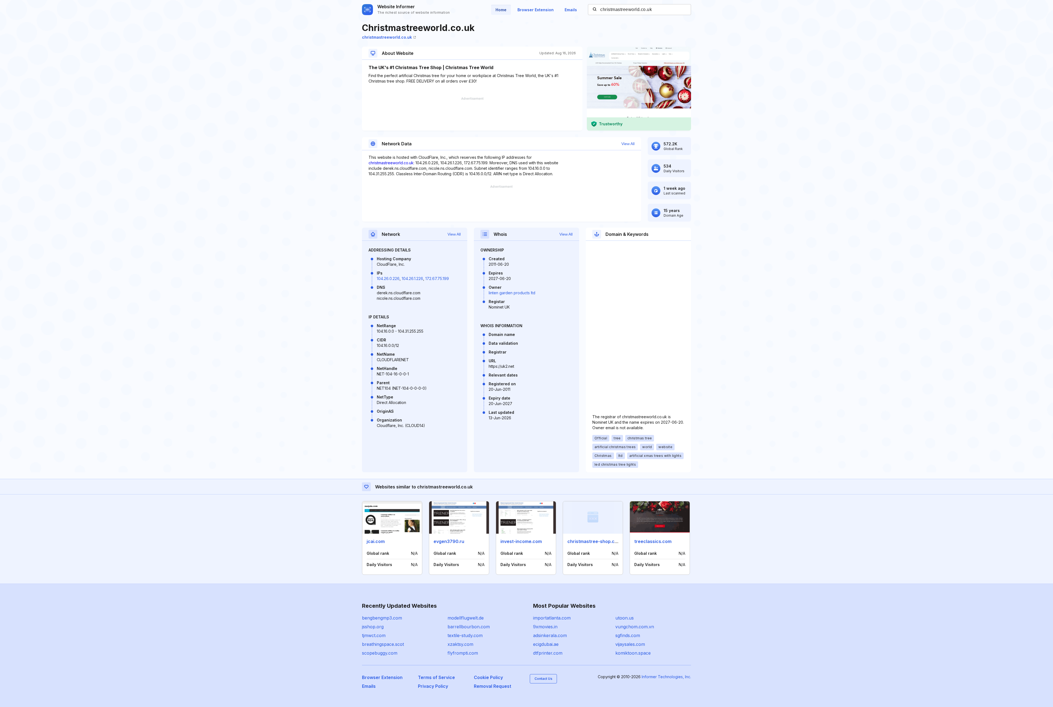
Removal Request (492, 686)
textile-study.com (465, 635)
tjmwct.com (374, 635)
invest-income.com (521, 541)
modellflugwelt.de (466, 618)
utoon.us (624, 618)
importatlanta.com (552, 618)
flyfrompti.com (463, 653)
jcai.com (376, 541)
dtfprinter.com (547, 653)
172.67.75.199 (437, 278)
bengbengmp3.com (382, 618)
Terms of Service (436, 677)
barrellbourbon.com (469, 626)
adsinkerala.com (550, 635)
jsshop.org (373, 626)
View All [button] (628, 144)
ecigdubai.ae (546, 644)
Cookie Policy (488, 677)
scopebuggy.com (379, 653)
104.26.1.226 (412, 278)
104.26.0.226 (388, 278)
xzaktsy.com (460, 644)
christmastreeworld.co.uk (387, 37)
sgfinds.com (627, 635)
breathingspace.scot (383, 644)
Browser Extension (535, 9)
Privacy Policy (433, 686)
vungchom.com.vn (634, 626)
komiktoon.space (633, 653)
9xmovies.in (545, 626)
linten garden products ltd (512, 292)
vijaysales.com (630, 644)
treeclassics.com (653, 541)
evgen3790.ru (449, 541)
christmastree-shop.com (594, 541)
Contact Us (543, 679)
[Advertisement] (472, 113)
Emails (571, 9)
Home (501, 9)
